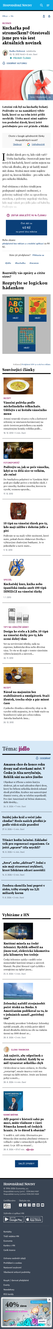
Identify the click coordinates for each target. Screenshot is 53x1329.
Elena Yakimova (20, 1049)
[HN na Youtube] (42, 1204)
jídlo (24, 749)
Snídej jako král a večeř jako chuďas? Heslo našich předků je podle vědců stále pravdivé (24, 821)
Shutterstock (42, 97)
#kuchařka (20, 263)
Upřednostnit (38, 145)
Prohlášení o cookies (13, 1263)
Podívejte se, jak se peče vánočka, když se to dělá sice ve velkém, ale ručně (26, 471)
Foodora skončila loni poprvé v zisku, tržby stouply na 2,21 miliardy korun (23, 889)
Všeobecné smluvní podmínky (17, 1272)
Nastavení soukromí (12, 1268)
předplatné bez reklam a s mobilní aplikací (23, 243)
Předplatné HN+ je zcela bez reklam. (36, 364)
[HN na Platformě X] (20, 1204)
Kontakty (8, 1232)
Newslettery (9, 1290)
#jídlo (8, 263)
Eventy (7, 1285)
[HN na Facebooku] (24, 1204)
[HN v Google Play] (13, 1219)
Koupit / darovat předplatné (16, 1280)
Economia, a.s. (22, 1189)
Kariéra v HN (9, 1246)
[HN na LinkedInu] (33, 1204)
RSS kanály (9, 1294)
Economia (8, 1241)
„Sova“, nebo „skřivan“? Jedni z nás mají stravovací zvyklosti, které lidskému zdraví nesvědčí (23, 867)
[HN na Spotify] (38, 1204)
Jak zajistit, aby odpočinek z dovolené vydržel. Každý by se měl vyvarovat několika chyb (24, 1059)
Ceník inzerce (9, 1250)
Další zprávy (26, 1163)
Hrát (16, 318)
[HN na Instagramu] (29, 1204)
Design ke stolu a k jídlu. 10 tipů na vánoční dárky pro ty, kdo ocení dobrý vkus (26, 635)
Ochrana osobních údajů (15, 1258)
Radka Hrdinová (17, 51)
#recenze (34, 263)
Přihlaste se (38, 255)
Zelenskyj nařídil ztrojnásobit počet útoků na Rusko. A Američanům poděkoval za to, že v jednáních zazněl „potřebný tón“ (26, 1011)
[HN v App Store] (34, 1219)
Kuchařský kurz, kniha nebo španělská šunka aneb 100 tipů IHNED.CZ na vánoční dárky (25, 588)
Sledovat (17, 145)
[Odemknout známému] (49, 16)
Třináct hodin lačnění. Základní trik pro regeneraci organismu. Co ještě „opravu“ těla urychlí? (25, 844)
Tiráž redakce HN (11, 1236)
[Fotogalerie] (6, 456)
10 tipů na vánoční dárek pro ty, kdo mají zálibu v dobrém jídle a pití (26, 527)
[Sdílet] (43, 16)
